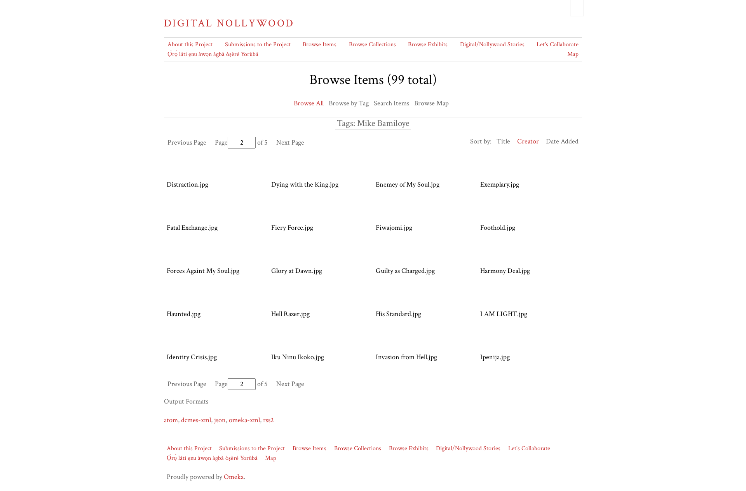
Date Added (562, 141)
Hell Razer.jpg (290, 313)
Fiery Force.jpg (292, 227)
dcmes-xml (196, 420)
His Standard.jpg (398, 313)
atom (171, 420)
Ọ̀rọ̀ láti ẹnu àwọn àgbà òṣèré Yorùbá (212, 54)
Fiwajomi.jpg (394, 227)
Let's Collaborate (558, 44)
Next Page (290, 142)
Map (573, 54)
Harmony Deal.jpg (505, 270)
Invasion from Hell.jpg (406, 357)
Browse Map (431, 103)
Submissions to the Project (258, 44)
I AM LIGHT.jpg (503, 313)
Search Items (391, 103)
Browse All (309, 103)
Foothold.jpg (497, 227)
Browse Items (319, 44)
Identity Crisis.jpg (192, 357)
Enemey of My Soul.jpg (407, 184)
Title (503, 141)
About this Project (190, 44)
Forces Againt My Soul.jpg (203, 270)
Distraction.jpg (187, 184)
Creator (528, 141)
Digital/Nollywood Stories (492, 44)
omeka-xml (244, 420)
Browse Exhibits (428, 44)
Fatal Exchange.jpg (192, 227)
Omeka (234, 476)
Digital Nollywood (229, 23)
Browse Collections (372, 44)
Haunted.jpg (183, 313)
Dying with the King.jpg (304, 184)
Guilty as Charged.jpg (405, 270)
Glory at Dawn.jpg (296, 270)
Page (221, 142)
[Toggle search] (577, 8)
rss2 (268, 420)
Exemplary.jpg (499, 184)
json (220, 420)
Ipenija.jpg (495, 357)
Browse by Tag (349, 103)
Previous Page (186, 142)
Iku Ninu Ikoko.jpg (297, 357)
